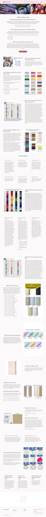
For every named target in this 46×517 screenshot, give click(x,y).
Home (14, 509)
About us (25, 509)
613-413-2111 (35, 511)
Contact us (25, 510)
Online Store (15, 510)
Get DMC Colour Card (23, 51)
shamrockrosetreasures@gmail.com (38, 512)
